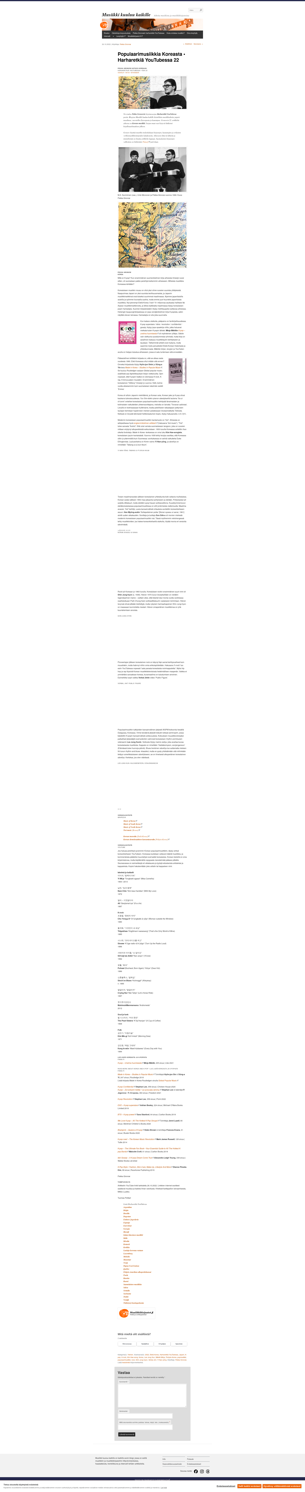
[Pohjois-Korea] (145, 839)
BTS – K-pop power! (126, 1114)
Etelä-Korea (154, 1354)
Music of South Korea (132, 824)
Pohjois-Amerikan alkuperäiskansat (137, 1272)
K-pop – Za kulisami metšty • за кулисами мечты (139, 1089)
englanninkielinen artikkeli (145, 423)
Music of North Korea (132, 827)
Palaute (190, 1459)
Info (164, 1459)
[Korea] (130, 830)
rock (133, 1360)
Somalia (126, 1290)
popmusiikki (181, 1357)
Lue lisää (164, 1488)
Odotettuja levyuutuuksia (121, 33)
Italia (125, 1238)
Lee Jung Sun (149, 1357)
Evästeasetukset (226, 1486)
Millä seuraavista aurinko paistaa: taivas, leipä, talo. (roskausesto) (144, 1422)
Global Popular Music (167, 1080)
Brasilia (126, 1213)
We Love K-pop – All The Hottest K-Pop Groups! (138, 1120)
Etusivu (106, 33)
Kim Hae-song (132, 1357)
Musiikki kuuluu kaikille (126, 14)
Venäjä (121, 73)
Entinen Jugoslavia (131, 1219)
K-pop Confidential (125, 1086)
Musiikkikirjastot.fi (134, 36)
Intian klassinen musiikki (133, 1235)
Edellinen (187, 44)
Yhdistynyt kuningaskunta (133, 1303)
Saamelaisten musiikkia (132, 1284)
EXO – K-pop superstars (128, 1105)
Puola (125, 1275)
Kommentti (123, 1381)
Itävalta (126, 1241)
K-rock (124, 1357)
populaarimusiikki (124, 1360)
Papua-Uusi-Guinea (131, 1266)
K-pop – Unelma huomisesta (130, 1063)
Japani (181, 1354)
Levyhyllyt (120, 36)
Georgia (126, 1228)
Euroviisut (127, 1225)
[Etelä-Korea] (135, 836)
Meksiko (126, 1256)
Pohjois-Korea (171, 1357)
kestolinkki (126, 1362)
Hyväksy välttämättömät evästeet (282, 1486)
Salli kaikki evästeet (249, 1486)
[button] (127, 1344)
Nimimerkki (123, 1411)
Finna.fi (145, 142)
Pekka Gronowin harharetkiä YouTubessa (148, 33)
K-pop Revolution (125, 1099)
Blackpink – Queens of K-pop (130, 1130)
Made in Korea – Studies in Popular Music (142, 367)
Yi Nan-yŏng (162, 1360)
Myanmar (135, 73)
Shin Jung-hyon (141, 1360)
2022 (147, 1354)
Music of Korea (129, 821)
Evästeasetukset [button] (194, 1464)
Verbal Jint (152, 1360)
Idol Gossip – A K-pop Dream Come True (135, 1157)
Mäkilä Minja (160, 1357)
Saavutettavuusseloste (172, 1464)
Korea (141, 1357)
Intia (127, 73)
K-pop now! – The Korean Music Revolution (136, 1139)
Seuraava (198, 44)
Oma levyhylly (192, 33)
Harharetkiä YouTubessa (169, 1354)
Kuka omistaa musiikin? (176, 33)
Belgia (125, 1210)
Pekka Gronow (125, 44)
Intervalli (107, 36)
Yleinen (130, 1354)
